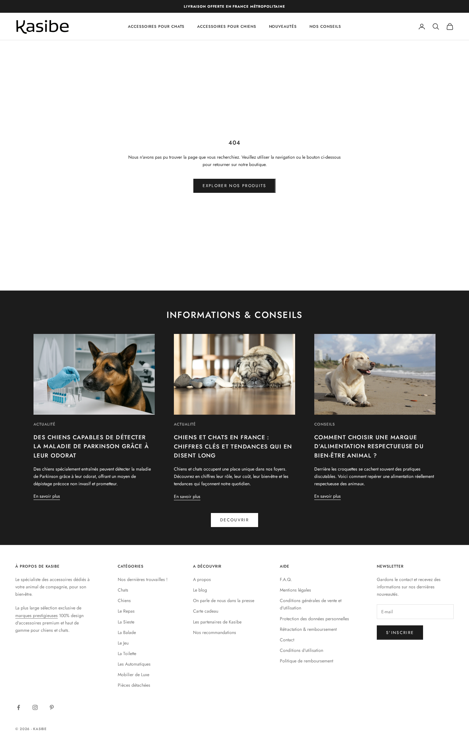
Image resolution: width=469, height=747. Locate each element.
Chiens (124, 600)
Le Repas (126, 611)
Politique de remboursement (306, 661)
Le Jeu (123, 643)
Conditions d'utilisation (301, 650)
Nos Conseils (325, 26)
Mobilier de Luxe (133, 674)
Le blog (200, 590)
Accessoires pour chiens (226, 26)
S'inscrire (400, 633)
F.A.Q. (286, 579)
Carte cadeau (205, 611)
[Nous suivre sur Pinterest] (51, 707)
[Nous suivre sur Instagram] (35, 707)
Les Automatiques (134, 664)
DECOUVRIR (234, 520)
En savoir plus (47, 496)
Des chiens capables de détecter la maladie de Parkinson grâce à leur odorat (91, 446)
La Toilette (127, 653)
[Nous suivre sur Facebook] (18, 707)
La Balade (127, 632)
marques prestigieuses (36, 615)
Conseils (324, 424)
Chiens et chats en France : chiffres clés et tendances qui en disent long (233, 446)
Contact (287, 640)
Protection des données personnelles (314, 618)
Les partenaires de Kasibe (217, 622)
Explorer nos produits (234, 186)
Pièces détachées (134, 685)
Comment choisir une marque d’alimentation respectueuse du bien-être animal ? (369, 446)
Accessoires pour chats (156, 26)
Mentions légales (295, 590)
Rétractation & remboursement (308, 629)
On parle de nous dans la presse (223, 600)
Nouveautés (283, 26)
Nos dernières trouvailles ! (143, 579)
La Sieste (126, 622)
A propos (202, 579)
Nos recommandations (214, 632)
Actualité (45, 424)
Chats (123, 590)
